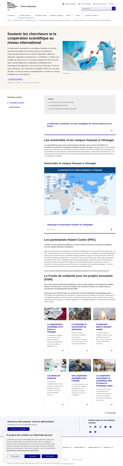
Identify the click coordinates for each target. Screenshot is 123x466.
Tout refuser (32, 456)
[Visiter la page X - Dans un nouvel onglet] (90, 427)
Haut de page (111, 413)
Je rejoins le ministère (91, 15)
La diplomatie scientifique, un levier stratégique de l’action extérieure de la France (79, 125)
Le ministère (10, 15)
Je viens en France (101, 4)
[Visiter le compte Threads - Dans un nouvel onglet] (100, 427)
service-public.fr (79, 447)
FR (112, 4)
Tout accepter (49, 456)
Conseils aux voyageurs (56, 15)
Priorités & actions (25, 15)
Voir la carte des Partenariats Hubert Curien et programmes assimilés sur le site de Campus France (75, 270)
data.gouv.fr (107, 447)
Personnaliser (15, 456)
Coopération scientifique (15, 79)
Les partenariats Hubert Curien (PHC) (58, 105)
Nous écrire (66, 459)
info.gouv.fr (66, 447)
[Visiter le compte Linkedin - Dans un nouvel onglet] (95, 432)
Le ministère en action (30, 20)
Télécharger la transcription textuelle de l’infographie (70, 225)
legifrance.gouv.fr (93, 447)
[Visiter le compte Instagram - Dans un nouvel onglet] (105, 427)
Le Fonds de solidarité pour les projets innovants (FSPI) (62, 108)
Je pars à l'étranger (70, 4)
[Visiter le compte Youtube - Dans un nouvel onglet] (90, 432)
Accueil (9, 20)
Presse (78, 15)
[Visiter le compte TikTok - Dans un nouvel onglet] (110, 427)
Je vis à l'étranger (86, 4)
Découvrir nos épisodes (18, 429)
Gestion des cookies (77, 459)
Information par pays (41, 15)
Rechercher (114, 8)
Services (68, 15)
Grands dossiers (14, 107)
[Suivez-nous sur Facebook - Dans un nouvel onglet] (95, 427)
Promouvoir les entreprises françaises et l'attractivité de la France (55, 20)
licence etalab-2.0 (67, 463)
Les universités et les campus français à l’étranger (61, 102)
